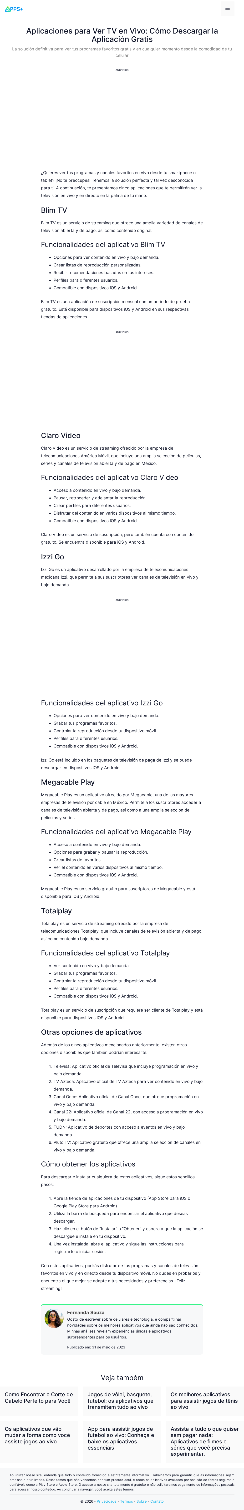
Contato (157, 1501)
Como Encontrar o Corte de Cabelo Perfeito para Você (39, 1397)
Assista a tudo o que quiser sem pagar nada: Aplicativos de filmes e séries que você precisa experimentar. (205, 1441)
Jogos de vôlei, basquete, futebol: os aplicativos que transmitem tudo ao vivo (120, 1400)
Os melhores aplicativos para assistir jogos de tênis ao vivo (204, 1400)
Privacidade (107, 1501)
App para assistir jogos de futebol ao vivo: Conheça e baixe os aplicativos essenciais (121, 1438)
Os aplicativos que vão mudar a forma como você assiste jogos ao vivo (37, 1435)
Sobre (142, 1501)
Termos (126, 1501)
